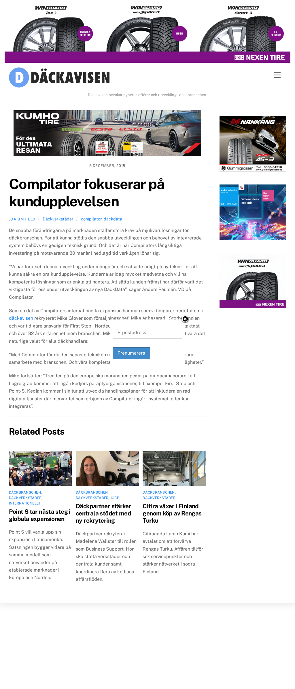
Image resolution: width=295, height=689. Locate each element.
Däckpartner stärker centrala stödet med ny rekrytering (103, 513)
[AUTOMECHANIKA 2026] (253, 213)
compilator (91, 218)
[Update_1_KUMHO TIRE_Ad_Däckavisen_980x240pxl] (107, 134)
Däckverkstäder (58, 218)
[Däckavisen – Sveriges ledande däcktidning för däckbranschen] (147, 78)
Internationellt (25, 503)
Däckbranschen (25, 492)
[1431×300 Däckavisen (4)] (147, 34)
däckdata (113, 218)
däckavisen (21, 318)
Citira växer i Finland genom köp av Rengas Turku (172, 513)
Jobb (114, 498)
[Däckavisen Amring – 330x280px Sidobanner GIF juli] (253, 282)
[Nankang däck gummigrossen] (253, 145)
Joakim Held (22, 219)
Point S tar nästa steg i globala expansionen (40, 515)
